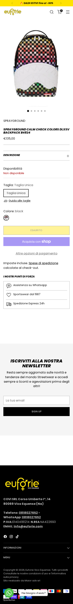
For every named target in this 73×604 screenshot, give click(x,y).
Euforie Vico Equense (38, 569)
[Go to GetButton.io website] (9, 600)
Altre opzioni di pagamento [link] (36, 253)
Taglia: (18, 185)
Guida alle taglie (20, 201)
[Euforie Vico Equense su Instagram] (11, 537)
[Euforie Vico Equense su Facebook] (5, 537)
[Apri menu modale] (68, 12)
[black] (6, 218)
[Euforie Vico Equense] (12, 12)
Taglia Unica (16, 193)
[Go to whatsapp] (9, 593)
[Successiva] (61, 3)
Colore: (13, 211)
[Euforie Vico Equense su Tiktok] (17, 537)
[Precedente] (12, 3)
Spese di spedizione (43, 263)
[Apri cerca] (51, 12)
